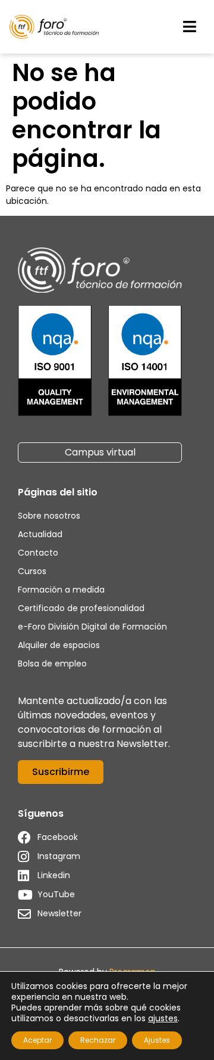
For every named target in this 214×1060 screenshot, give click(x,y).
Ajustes (157, 1040)
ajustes (163, 1018)
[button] (189, 27)
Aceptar (37, 1040)
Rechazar (97, 1040)
